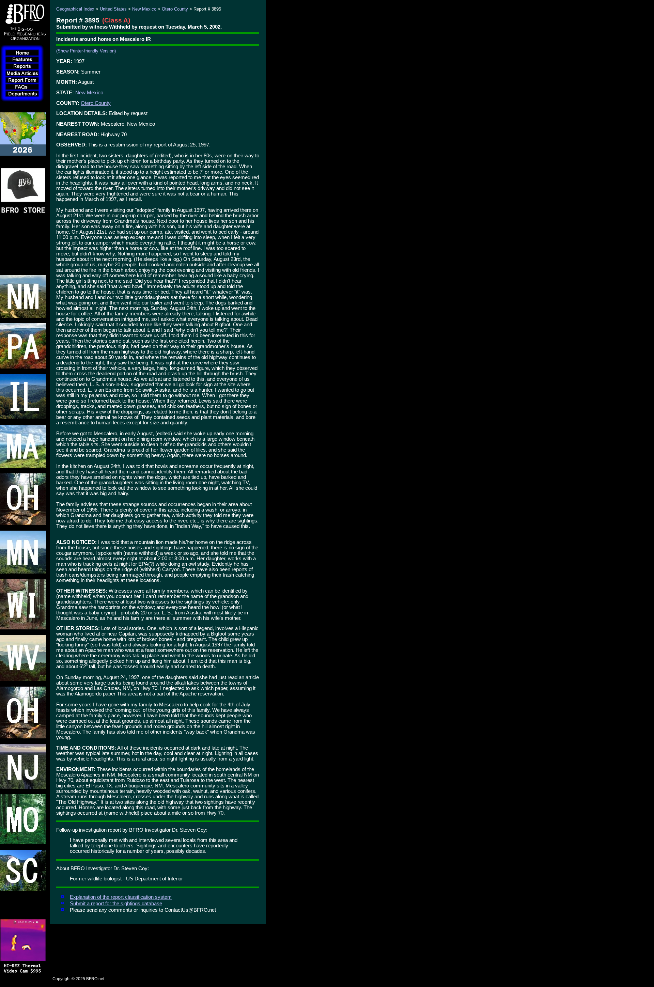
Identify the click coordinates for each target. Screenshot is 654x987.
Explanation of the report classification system (121, 897)
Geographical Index (75, 9)
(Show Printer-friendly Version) (86, 50)
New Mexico (144, 9)
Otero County (175, 9)
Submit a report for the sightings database (116, 903)
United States (113, 9)
